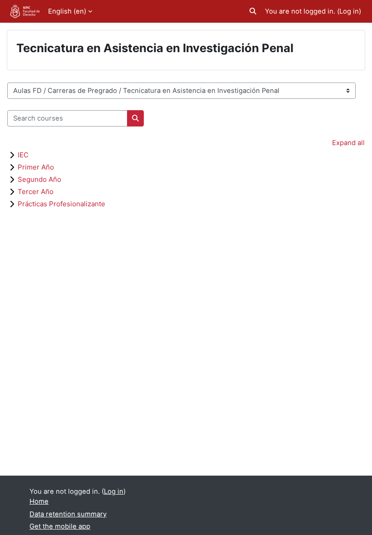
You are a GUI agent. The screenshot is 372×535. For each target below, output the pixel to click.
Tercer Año (36, 191)
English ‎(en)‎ (67, 11)
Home (39, 501)
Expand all (348, 143)
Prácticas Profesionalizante (61, 203)
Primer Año (36, 167)
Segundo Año (39, 179)
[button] (253, 11)
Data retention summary (68, 514)
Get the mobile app (59, 526)
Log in (349, 11)
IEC (23, 155)
